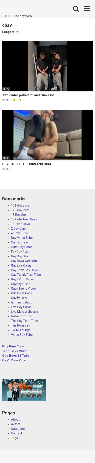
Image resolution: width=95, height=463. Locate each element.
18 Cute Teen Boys (24, 219)
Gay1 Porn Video (22, 279)
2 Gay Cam (18, 228)
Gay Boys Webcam (24, 261)
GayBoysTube (20, 284)
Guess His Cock (21, 293)
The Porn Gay (20, 325)
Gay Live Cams (21, 265)
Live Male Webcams (25, 311)
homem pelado (21, 302)
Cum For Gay (20, 242)
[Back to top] (87, 454)
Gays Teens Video (23, 288)
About (15, 419)
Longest (8, 32)
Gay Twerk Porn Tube (26, 274)
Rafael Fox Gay (21, 316)
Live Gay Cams (21, 307)
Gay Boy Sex (19, 256)
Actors (15, 424)
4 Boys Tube (19, 233)
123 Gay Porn (20, 210)
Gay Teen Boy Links (24, 270)
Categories (18, 428)
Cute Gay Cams (21, 247)
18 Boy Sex (19, 214)
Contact (16, 433)
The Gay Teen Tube (24, 321)
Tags (14, 438)
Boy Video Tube (22, 238)
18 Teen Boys (20, 224)
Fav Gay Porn (20, 251)
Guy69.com (19, 298)
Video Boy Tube (22, 334)
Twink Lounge (20, 330)
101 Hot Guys (20, 205)
